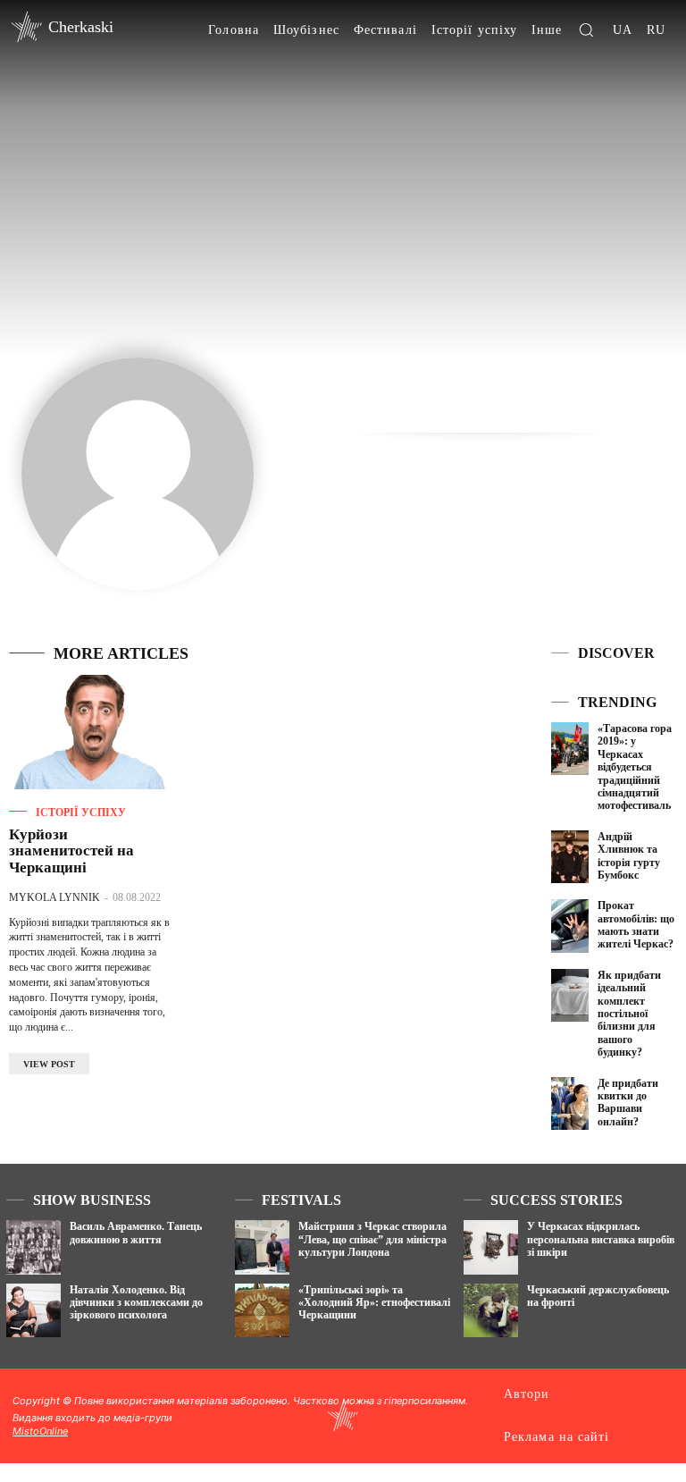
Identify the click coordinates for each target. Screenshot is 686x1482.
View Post (49, 1064)
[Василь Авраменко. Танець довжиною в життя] (33, 1247)
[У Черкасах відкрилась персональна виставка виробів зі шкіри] (491, 1247)
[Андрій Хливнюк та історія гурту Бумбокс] (570, 856)
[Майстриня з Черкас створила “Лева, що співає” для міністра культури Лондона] (262, 1247)
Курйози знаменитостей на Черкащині (71, 851)
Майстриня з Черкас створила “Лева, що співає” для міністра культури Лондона (372, 1239)
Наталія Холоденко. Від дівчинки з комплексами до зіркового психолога (136, 1303)
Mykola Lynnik (54, 897)
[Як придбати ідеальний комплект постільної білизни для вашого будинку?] (570, 995)
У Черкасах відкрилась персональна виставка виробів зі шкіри (600, 1239)
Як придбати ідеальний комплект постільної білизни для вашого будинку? (629, 1013)
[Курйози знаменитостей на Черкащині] (90, 732)
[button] (586, 29)
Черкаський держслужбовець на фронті (598, 1296)
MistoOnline (40, 1431)
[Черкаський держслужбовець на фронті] (491, 1311)
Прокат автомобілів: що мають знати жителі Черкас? (636, 924)
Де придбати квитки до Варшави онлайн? (628, 1102)
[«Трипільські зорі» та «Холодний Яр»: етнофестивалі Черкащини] (262, 1311)
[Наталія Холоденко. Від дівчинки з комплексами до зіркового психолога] (33, 1311)
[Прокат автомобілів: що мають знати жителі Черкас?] (570, 925)
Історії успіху (81, 812)
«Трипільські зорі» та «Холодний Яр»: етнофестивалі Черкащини (374, 1303)
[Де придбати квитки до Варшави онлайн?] (570, 1103)
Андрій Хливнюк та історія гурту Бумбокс (629, 855)
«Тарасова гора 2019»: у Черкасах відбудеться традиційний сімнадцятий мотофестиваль (635, 767)
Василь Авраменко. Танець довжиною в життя (136, 1232)
